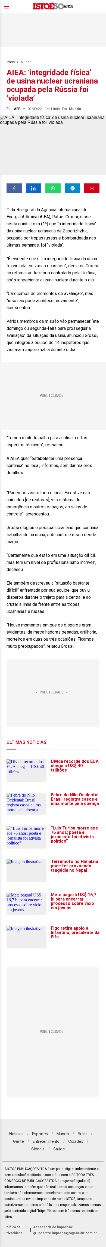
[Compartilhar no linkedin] (33, 188)
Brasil (82, 1133)
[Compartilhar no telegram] (72, 188)
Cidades (75, 1141)
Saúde (59, 1149)
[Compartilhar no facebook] (14, 188)
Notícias (16, 1133)
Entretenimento (46, 1141)
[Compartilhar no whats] (53, 188)
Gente (18, 1141)
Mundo (26, 62)
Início (11, 62)
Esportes (40, 1133)
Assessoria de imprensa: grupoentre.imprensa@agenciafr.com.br (65, 1230)
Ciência (38, 1149)
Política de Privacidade (13, 1230)
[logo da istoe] (53, 6)
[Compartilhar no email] (91, 188)
